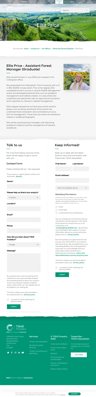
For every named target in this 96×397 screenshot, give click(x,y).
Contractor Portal (80, 2)
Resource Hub (51, 2)
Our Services (16, 2)
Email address (62, 175)
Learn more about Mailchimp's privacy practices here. (71, 254)
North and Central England (63, 49)
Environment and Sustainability (57, 358)
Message (11, 250)
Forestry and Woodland (38, 342)
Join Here (79, 355)
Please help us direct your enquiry (23, 192)
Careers (24, 2)
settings (62, 394)
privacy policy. (73, 234)
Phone (10, 226)
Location (11, 203)
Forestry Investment (42, 2)
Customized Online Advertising (70, 213)
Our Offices (46, 49)
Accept (74, 394)
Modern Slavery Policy (59, 369)
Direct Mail (63, 210)
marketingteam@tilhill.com (66, 228)
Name (10, 181)
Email (10, 214)
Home (26, 49)
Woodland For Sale (32, 2)
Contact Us (59, 2)
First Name (60, 163)
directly (19, 176)
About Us (9, 2)
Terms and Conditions (59, 344)
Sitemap (54, 353)
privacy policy (29, 295)
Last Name (78, 163)
